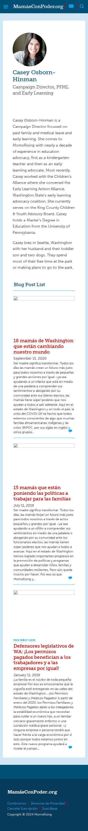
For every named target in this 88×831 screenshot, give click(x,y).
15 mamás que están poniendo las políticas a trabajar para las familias (42, 493)
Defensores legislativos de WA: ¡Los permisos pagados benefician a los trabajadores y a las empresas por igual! (44, 657)
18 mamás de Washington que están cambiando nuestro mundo (43, 346)
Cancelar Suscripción (22, 809)
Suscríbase (49, 809)
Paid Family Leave (25, 640)
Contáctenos (16, 803)
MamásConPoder (38, 7)
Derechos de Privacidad (48, 803)
